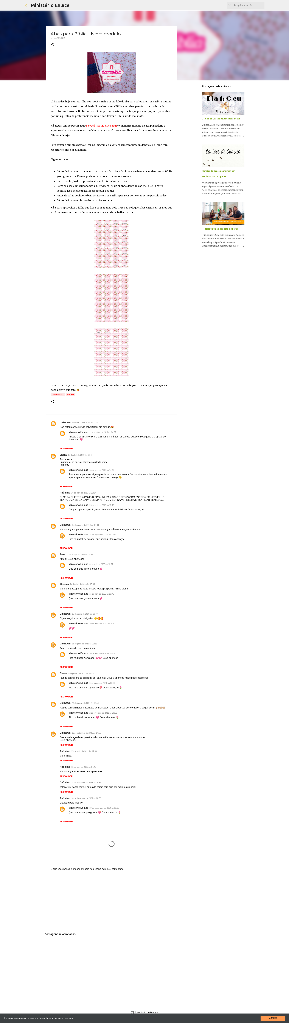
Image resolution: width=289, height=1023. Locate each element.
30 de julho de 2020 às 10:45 (102, 653)
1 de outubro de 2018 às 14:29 (102, 432)
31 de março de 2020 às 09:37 (79, 554)
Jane (62, 554)
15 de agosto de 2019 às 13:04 (102, 535)
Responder (66, 448)
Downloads (58, 394)
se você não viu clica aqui (101, 125)
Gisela (63, 673)
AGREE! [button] (273, 1018)
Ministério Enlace (50, 5)
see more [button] (68, 1018)
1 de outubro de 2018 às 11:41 (85, 422)
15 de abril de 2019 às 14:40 (101, 470)
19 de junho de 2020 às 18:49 (85, 614)
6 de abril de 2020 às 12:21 (101, 564)
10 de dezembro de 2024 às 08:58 (86, 798)
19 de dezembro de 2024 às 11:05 (104, 808)
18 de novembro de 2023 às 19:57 (86, 783)
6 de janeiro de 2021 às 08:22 (102, 683)
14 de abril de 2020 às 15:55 (82, 584)
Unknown (65, 422)
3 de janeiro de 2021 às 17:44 (81, 673)
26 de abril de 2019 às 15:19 (101, 505)
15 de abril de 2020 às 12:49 (101, 594)
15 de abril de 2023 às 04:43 (83, 767)
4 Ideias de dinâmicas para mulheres (220, 229)
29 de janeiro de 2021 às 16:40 (85, 703)
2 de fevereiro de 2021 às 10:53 (103, 713)
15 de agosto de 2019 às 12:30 (85, 525)
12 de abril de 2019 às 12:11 (80, 455)
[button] (52, 44)
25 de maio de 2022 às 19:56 (84, 751)
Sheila (63, 455)
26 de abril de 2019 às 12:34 (83, 493)
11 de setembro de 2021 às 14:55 (86, 733)
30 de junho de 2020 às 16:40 (102, 624)
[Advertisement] (112, 906)
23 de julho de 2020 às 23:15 (84, 644)
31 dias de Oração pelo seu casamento (221, 118)
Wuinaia (64, 584)
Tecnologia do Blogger (146, 1012)
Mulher (70, 394)
